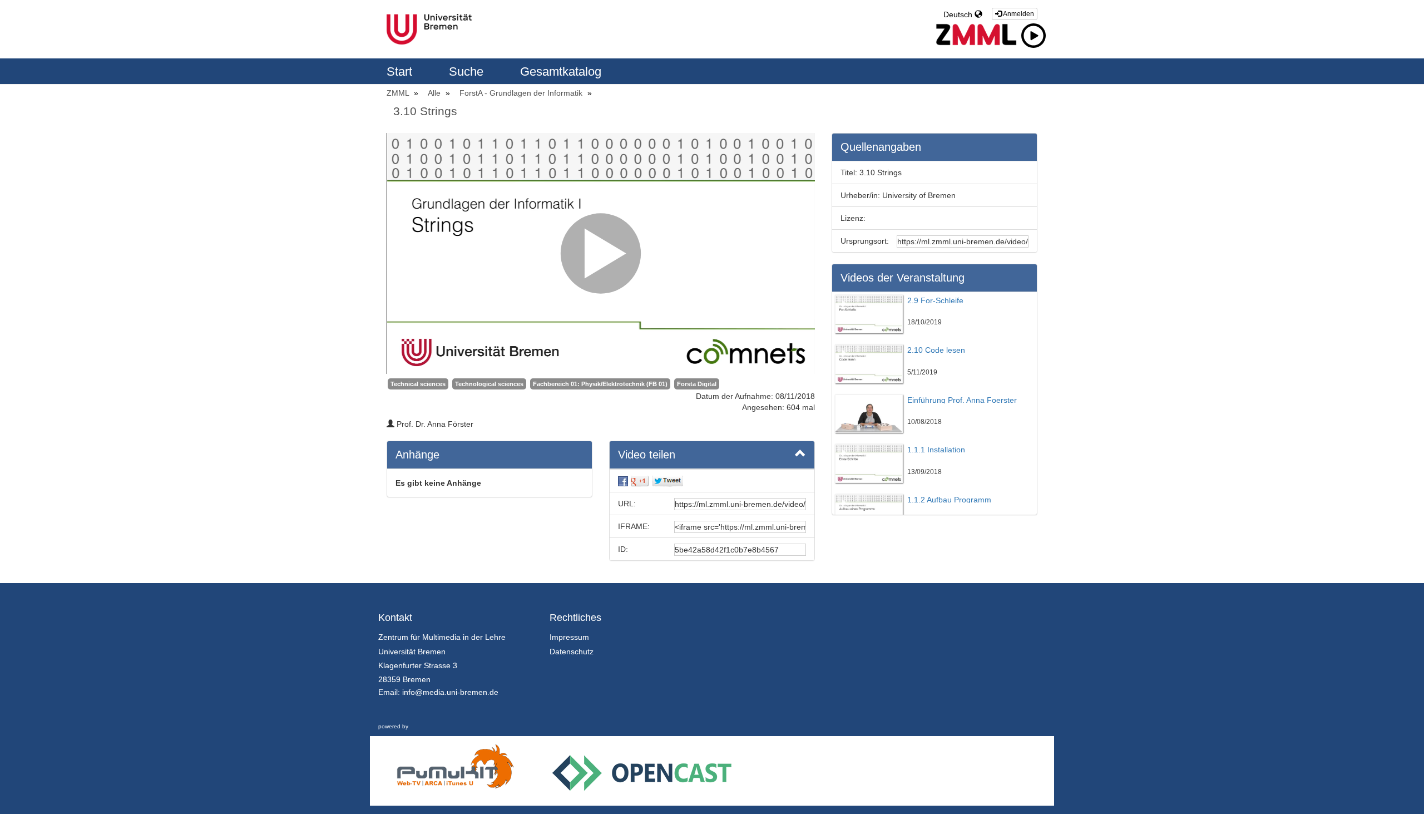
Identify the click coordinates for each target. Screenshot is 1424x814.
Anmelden (1018, 14)
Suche (468, 71)
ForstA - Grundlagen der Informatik (522, 92)
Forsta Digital (696, 384)
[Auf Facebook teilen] (623, 480)
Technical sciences (418, 384)
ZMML (399, 92)
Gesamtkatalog (560, 71)
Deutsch (959, 14)
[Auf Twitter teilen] (667, 480)
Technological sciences (489, 384)
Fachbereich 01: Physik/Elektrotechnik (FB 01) (600, 384)
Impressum (569, 637)
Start (401, 71)
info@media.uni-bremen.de (450, 692)
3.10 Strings (425, 111)
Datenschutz (572, 651)
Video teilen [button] (646, 454)
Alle (435, 92)
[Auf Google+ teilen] (639, 480)
